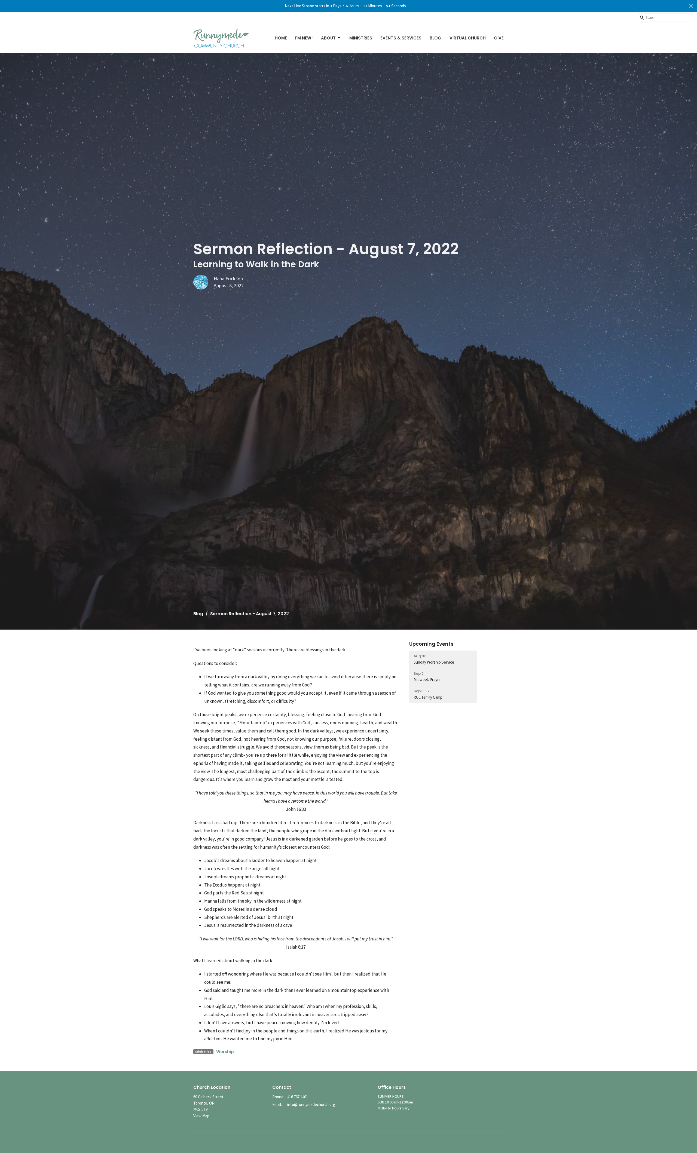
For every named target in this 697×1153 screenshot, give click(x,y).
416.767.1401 (297, 1096)
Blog (435, 38)
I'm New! (304, 38)
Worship (225, 1051)
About (328, 38)
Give (499, 38)
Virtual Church (468, 38)
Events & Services (400, 38)
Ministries (360, 38)
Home (281, 38)
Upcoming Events (431, 643)
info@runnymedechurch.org (311, 1104)
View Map (201, 1115)
